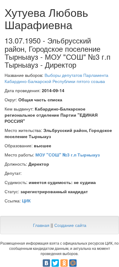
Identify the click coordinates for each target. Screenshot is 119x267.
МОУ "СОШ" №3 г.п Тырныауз (67, 155)
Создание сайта (70, 225)
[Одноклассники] (64, 263)
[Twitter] (55, 263)
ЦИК (26, 200)
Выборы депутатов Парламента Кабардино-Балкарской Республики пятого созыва (56, 78)
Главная (41, 225)
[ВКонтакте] (46, 263)
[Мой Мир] (73, 263)
